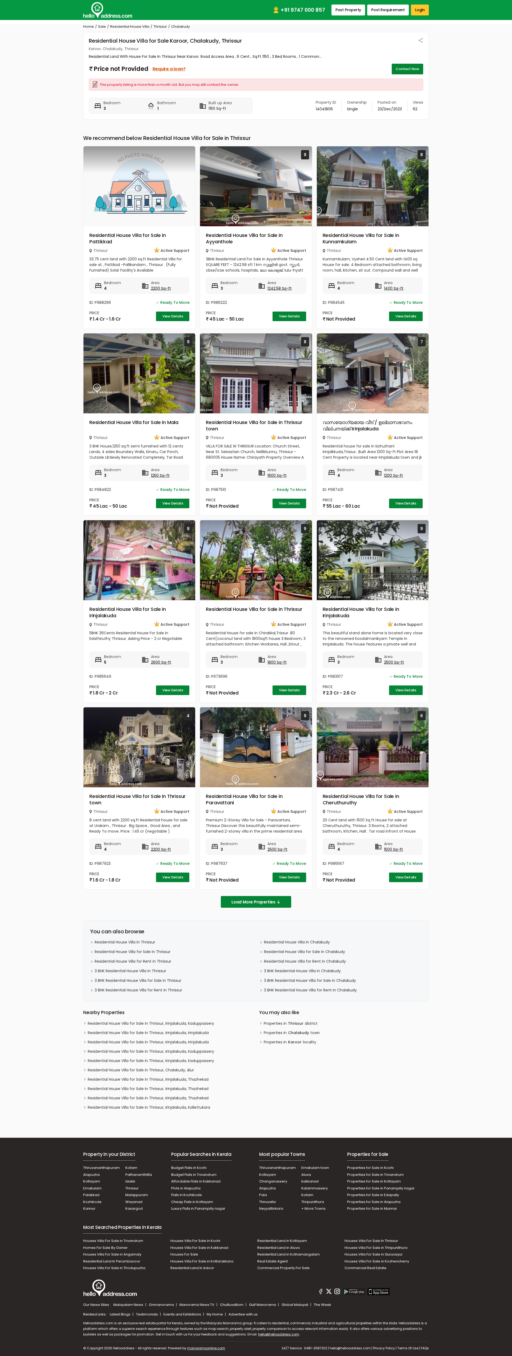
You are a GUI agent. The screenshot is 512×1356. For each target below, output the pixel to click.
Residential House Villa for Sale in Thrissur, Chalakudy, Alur (141, 1070)
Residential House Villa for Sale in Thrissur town (254, 425)
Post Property (348, 10)
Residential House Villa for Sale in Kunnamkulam (361, 238)
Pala (263, 1194)
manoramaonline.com (206, 1348)
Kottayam (91, 1181)
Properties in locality (290, 1042)
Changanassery (273, 1181)
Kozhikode (92, 1201)
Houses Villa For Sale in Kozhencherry (377, 1261)
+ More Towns (313, 1208)
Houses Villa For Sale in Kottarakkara (201, 1261)
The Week (322, 1304)
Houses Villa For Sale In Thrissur (371, 1240)
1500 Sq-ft (393, 849)
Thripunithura (312, 1201)
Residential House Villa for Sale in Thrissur (254, 609)
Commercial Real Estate (365, 1267)
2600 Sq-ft (161, 662)
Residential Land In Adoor (192, 1267)
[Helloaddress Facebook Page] (321, 1292)
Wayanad (133, 1201)
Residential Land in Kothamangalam (288, 1254)
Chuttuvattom (232, 1304)
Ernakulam (92, 1188)
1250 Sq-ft (160, 475)
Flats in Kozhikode (186, 1194)
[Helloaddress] (107, 10)
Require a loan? (169, 69)
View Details (172, 316)
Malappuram (136, 1194)
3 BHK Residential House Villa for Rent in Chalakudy (310, 990)
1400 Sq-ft (393, 288)
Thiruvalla (267, 1201)
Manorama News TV (197, 1304)
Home (88, 26)
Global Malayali (295, 1304)
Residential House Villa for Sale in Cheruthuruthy (361, 799)
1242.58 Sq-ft (279, 288)
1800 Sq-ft (277, 662)
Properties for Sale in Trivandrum (375, 1174)
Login (420, 10)
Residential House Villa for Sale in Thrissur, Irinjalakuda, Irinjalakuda (148, 1032)
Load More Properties (253, 902)
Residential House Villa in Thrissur (125, 942)
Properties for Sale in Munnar (372, 1208)
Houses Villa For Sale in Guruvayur (374, 1254)
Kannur (89, 1208)
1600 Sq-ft (277, 475)
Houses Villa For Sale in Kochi (195, 1240)
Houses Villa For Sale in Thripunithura (376, 1247)
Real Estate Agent (272, 1261)
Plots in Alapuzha (186, 1188)
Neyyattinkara (271, 1208)
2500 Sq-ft (394, 662)
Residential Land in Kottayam (282, 1240)
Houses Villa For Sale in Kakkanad (199, 1247)
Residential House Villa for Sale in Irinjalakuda (127, 612)
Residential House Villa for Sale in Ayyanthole (244, 238)
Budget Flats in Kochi (188, 1167)
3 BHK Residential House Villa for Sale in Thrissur (138, 980)
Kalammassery (314, 1188)
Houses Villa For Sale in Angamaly (112, 1254)
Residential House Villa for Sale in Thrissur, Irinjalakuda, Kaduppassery (151, 1023)
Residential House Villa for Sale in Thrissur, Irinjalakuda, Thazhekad (148, 1079)
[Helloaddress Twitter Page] (329, 1292)
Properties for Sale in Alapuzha (374, 1201)
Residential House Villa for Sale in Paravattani (244, 799)
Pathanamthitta (138, 1174)
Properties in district (291, 1023)
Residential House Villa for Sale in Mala (133, 422)
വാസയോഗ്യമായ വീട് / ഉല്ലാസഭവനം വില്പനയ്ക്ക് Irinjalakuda (367, 425)
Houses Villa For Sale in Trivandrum (113, 1240)
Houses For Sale (184, 1254)
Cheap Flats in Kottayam (192, 1201)
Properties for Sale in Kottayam (374, 1181)
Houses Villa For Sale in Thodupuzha (114, 1267)
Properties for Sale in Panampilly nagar (381, 1188)
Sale (102, 26)
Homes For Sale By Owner (105, 1247)
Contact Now (407, 68)
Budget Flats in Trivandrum (194, 1174)
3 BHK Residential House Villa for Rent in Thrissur (138, 990)
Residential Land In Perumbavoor (111, 1261)
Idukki (130, 1181)
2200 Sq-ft (161, 288)
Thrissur (160, 26)
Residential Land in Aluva (278, 1247)
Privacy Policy (384, 1348)
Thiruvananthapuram (101, 1167)
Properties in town (292, 1032)
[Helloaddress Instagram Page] (337, 1292)
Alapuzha (91, 1174)
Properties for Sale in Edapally (373, 1194)
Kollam (131, 1167)
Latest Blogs (120, 1314)
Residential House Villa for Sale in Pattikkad (127, 238)
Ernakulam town (315, 1167)
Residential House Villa (129, 26)
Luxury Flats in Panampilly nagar (198, 1208)
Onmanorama (162, 1304)
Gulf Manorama (263, 1304)
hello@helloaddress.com (278, 1334)
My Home (215, 1314)
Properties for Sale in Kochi (370, 1167)
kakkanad (310, 1181)
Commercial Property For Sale (283, 1267)
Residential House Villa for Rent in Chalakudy (305, 961)
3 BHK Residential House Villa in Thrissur (130, 971)
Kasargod (134, 1208)
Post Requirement (388, 10)
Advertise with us (243, 1314)
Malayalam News (128, 1304)
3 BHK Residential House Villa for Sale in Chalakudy (310, 980)
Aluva (306, 1174)
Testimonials (147, 1314)
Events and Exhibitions (182, 1314)
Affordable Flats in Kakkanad (196, 1181)
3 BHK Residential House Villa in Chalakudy (302, 971)
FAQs (425, 1348)
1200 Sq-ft (393, 475)
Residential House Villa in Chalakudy (297, 942)
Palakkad (91, 1194)
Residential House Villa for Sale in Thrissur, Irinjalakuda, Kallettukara (149, 1107)
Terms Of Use (407, 1348)
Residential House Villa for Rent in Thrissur (133, 961)
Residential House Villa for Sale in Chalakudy (304, 951)
